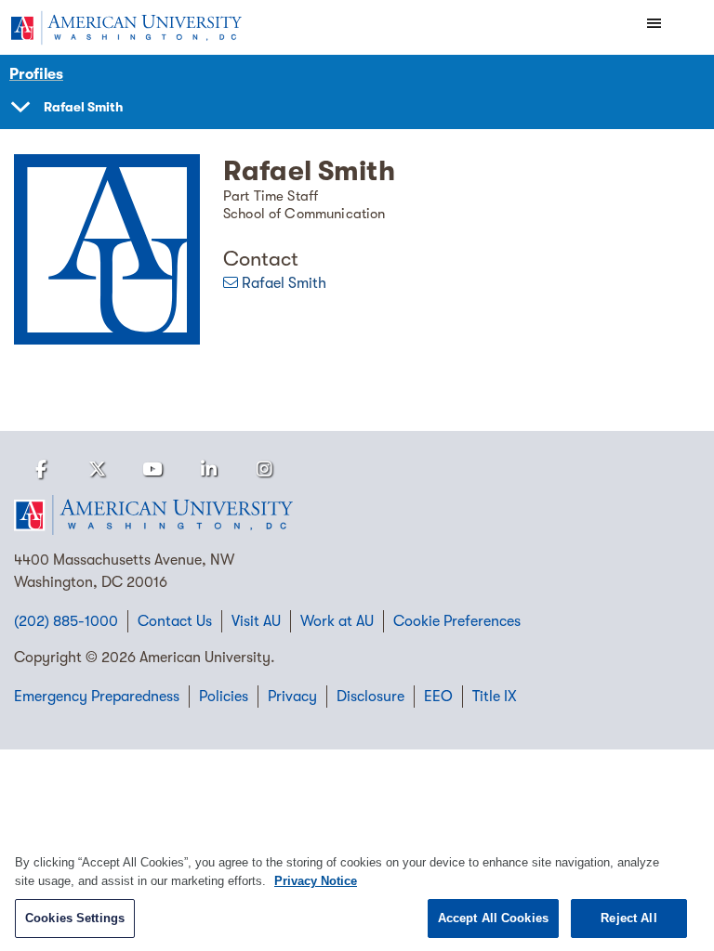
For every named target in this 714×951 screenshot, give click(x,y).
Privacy (292, 696)
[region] (357, 893)
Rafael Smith (284, 283)
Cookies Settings (75, 918)
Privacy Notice (315, 881)
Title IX (494, 696)
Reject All (628, 918)
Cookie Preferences (457, 621)
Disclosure (370, 696)
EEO (438, 696)
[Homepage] (357, 515)
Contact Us (175, 621)
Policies (223, 696)
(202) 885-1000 (66, 621)
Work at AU (337, 621)
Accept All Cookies (493, 918)
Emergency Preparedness (96, 696)
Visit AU (256, 621)
